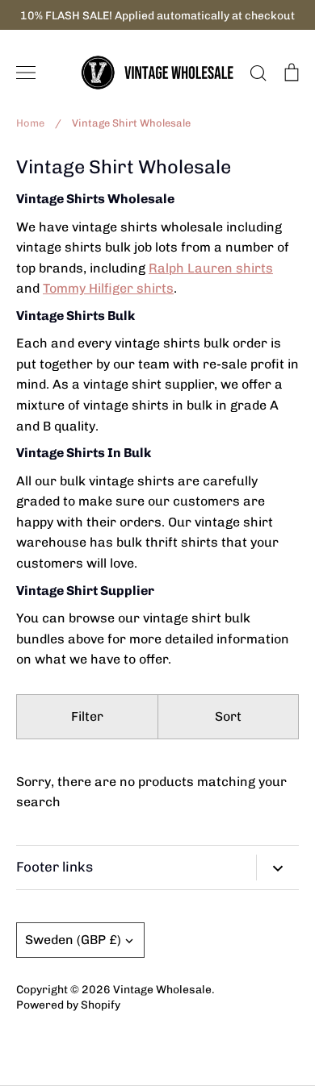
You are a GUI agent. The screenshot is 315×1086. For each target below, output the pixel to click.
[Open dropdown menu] (277, 867)
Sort (228, 716)
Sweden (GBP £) (73, 939)
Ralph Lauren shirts (211, 268)
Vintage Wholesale (162, 989)
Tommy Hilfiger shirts (108, 288)
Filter (87, 716)
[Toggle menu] (26, 72)
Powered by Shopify (68, 1004)
